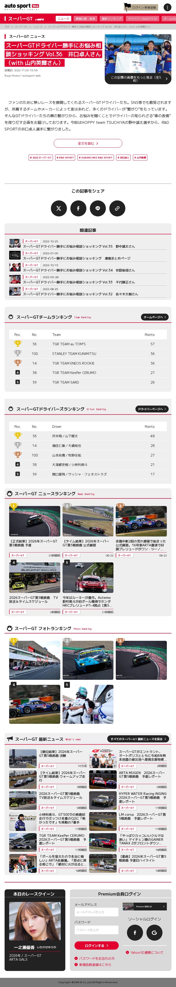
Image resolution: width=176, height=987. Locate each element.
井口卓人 (124, 157)
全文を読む (86, 143)
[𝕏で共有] (59, 208)
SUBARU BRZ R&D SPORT (97, 157)
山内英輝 (141, 157)
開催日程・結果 (85, 18)
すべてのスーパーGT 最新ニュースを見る (136, 739)
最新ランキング (111, 18)
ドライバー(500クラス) (142, 18)
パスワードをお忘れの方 (97, 958)
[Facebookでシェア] (78, 208)
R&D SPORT (66, 157)
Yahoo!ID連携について (147, 952)
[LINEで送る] (98, 208)
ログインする (94, 945)
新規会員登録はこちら (95, 965)
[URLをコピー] (117, 208)
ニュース (63, 18)
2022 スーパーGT (42, 157)
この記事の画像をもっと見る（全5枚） (136, 79)
